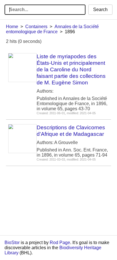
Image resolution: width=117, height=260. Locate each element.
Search (100, 9)
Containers (36, 26)
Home (12, 26)
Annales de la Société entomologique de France (52, 29)
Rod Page (60, 242)
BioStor (12, 242)
